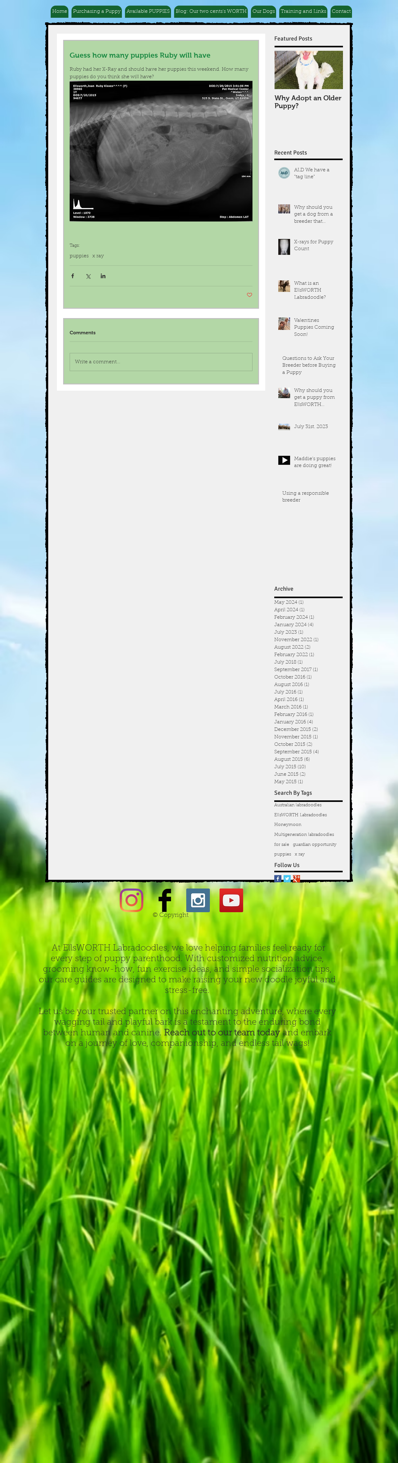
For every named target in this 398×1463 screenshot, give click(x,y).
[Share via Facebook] (73, 276)
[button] (97, 12)
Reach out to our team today (222, 1033)
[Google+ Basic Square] (296, 878)
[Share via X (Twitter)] (88, 276)
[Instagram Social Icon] (198, 900)
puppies (79, 256)
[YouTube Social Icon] (231, 900)
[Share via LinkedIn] (103, 276)
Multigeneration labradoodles (304, 835)
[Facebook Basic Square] (277, 878)
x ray (98, 256)
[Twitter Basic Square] (287, 878)
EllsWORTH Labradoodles (300, 815)
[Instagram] (131, 900)
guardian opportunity (314, 845)
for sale (281, 845)
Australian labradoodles (298, 805)
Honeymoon (287, 825)
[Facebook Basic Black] (165, 900)
